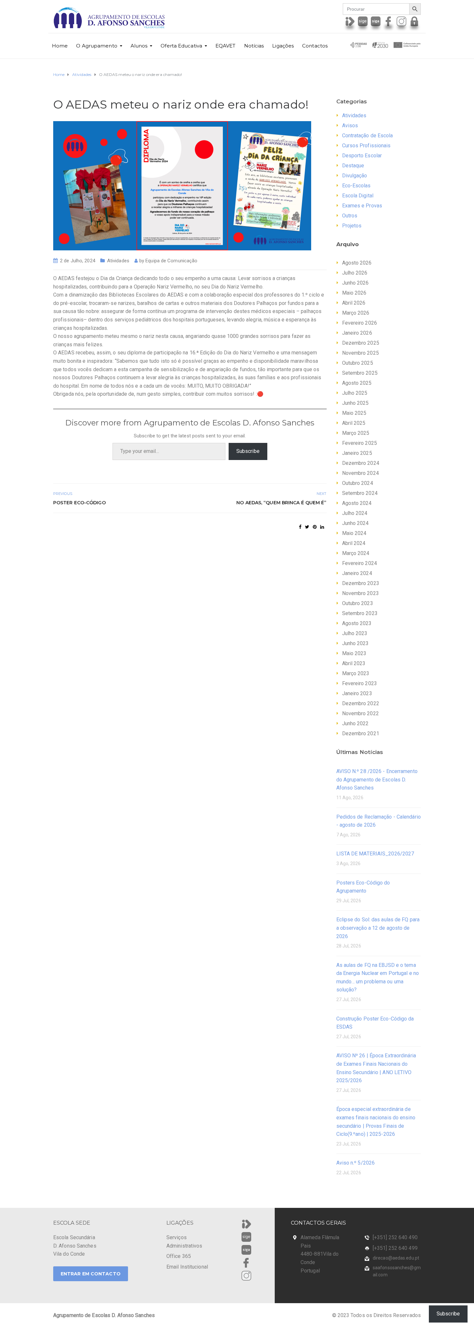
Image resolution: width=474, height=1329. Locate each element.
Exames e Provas (362, 206)
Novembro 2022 (360, 713)
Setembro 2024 (360, 493)
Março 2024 (356, 553)
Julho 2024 (355, 513)
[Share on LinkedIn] (322, 526)
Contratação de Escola (367, 135)
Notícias (254, 46)
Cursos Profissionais (366, 145)
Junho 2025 (355, 403)
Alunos (139, 46)
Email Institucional (187, 1267)
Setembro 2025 (360, 373)
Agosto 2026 (357, 263)
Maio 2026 (354, 293)
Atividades (118, 261)
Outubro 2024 (357, 483)
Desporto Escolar (362, 155)
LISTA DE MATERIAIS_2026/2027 (375, 854)
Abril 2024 (354, 543)
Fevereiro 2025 (359, 443)
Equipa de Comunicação (171, 261)
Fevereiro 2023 (359, 683)
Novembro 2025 (360, 353)
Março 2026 (356, 313)
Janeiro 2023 (357, 693)
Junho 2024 (355, 523)
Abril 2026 (354, 303)
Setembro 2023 (360, 613)
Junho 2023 (355, 643)
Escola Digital (357, 196)
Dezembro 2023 (360, 583)
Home (60, 46)
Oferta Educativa (181, 46)
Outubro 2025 (357, 363)
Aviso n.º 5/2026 (355, 1163)
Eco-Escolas (356, 186)
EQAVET (225, 46)
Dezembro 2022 (360, 703)
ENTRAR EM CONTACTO (91, 1274)
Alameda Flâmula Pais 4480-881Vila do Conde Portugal (320, 1253)
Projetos (352, 226)
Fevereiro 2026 (359, 323)
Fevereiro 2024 (359, 563)
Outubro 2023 (357, 603)
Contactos (315, 46)
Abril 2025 (354, 423)
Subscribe (248, 451)
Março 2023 (356, 673)
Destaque (353, 165)
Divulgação (354, 176)
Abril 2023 (354, 663)
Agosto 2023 (357, 623)
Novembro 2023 (360, 593)
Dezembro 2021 (360, 733)
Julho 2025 (355, 393)
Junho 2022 (355, 723)
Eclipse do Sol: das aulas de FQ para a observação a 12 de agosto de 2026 (378, 927)
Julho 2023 (355, 633)
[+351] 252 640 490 (395, 1237)
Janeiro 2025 (357, 453)
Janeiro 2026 (357, 333)
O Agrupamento (96, 46)
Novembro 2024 (360, 473)
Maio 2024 (354, 533)
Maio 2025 (354, 413)
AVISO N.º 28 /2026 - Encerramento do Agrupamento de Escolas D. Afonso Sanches (377, 779)
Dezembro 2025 (360, 343)
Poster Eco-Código (79, 503)
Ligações (283, 46)
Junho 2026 (355, 283)
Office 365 (178, 1256)
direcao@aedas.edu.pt (396, 1258)
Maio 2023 (354, 653)
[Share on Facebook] (300, 526)
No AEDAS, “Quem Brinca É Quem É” (281, 503)
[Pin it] (315, 526)
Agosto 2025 (357, 383)
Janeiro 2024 (357, 573)
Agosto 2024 (357, 503)
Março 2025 (356, 433)
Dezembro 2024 (360, 463)
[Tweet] (307, 526)
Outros (350, 216)
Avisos (350, 125)
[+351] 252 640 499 (395, 1248)
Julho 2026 (355, 273)
